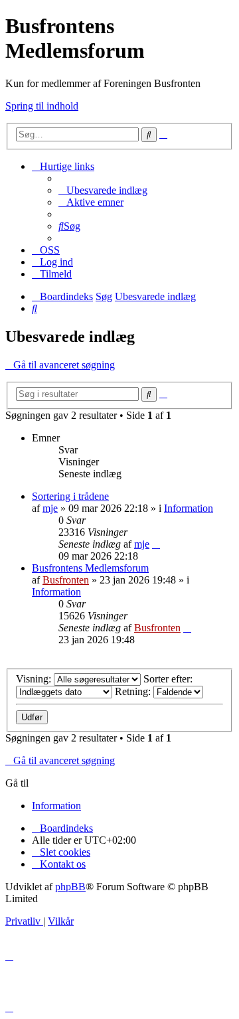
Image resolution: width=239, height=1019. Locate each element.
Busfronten (65, 580)
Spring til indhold (41, 106)
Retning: (134, 691)
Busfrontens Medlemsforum (90, 568)
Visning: (35, 678)
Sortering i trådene (70, 496)
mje (50, 508)
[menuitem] (102, 190)
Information (188, 508)
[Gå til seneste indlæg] (156, 544)
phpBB (70, 886)
